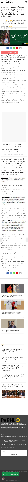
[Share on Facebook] (7, 48)
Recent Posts (5, 282)
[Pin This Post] (17, 48)
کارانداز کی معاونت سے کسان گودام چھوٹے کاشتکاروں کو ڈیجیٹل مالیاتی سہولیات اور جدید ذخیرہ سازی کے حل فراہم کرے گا (12, 367)
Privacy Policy (8, 476)
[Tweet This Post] (10, 48)
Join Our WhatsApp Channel (10, 474)
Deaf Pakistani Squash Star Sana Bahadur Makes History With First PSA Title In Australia (13, 441)
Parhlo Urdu (9, 20)
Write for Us (21, 476)
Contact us (17, 471)
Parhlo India (24, 471)
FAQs (12, 471)
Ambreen (10, 26)
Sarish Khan (16, 154)
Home (3, 20)
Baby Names (23, 473)
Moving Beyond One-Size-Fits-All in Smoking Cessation (13, 444)
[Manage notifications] (3, 479)
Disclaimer (15, 476)
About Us (8, 471)
